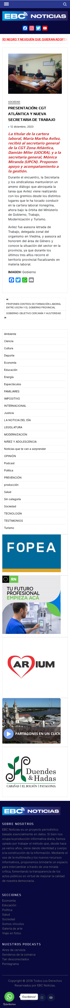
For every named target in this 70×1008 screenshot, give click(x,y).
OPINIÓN (10, 456)
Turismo (9, 527)
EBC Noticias (46, 985)
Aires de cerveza (13, 950)
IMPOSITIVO (12, 398)
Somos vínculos (13, 924)
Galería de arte (12, 928)
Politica (8, 470)
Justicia (9, 412)
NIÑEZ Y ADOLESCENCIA (20, 441)
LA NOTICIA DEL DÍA (17, 420)
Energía (9, 377)
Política (7, 910)
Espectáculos (12, 384)
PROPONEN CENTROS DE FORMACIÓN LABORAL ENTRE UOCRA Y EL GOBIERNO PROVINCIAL (33, 305)
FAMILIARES (11, 391)
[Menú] (6, 4)
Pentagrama (10, 964)
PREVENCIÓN (13, 477)
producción (11, 484)
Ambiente (10, 333)
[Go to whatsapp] (9, 997)
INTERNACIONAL (15, 405)
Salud (7, 492)
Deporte (9, 355)
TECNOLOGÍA (13, 513)
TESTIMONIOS (13, 520)
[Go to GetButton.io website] (9, 1004)
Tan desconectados (15, 959)
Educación (10, 369)
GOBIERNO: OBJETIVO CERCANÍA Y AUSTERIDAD (33, 313)
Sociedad (14, 101)
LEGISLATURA (13, 427)
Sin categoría (12, 499)
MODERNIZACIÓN (15, 434)
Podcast (9, 463)
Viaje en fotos (11, 933)
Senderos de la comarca (18, 954)
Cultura (8, 348)
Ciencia (8, 341)
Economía (10, 362)
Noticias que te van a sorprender (25, 448)
